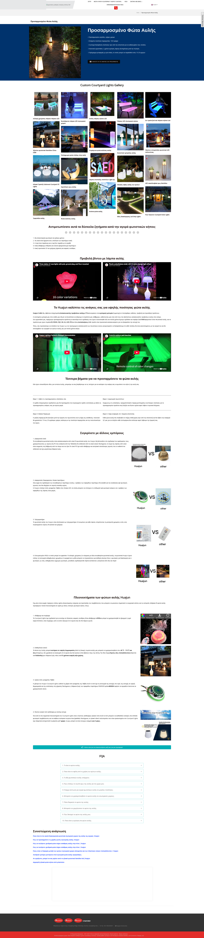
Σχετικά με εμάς (135, 1)
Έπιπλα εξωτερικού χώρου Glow (62, 935)
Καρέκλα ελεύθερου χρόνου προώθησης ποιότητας (83, 935)
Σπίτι (89, 1)
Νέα (126, 1)
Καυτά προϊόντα (114, 934)
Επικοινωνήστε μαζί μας (115, 4)
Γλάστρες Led (140, 935)
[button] (104, 61)
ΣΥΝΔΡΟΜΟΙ (86, 921)
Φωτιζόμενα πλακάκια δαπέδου (120, 935)
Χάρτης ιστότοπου (123, 934)
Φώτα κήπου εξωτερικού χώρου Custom (107, 1)
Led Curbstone (132, 935)
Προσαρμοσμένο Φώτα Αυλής (150, 12)
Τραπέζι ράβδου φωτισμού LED (104, 935)
